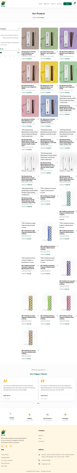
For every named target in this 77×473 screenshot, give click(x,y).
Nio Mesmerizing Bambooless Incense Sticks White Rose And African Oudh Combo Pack (48, 166)
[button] (38, 51)
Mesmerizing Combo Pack (10, 38)
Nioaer (38, 471)
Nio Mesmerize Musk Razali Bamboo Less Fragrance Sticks (47, 86)
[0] (74, 4)
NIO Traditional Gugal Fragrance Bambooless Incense (29, 232)
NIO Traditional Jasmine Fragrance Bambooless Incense (48, 247)
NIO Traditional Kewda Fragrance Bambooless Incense (48, 267)
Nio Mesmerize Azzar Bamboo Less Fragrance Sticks (48, 53)
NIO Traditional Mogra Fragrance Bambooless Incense (48, 317)
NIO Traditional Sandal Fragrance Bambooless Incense (29, 352)
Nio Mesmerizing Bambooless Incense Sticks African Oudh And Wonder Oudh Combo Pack (29, 142)
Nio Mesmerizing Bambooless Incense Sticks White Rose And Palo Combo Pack (67, 178)
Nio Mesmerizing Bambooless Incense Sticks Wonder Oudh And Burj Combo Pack (28, 200)
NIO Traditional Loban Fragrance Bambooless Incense (29, 317)
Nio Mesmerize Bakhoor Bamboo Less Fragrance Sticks (67, 53)
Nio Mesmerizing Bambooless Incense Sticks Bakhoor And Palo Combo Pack (48, 141)
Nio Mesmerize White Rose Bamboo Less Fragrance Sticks (28, 120)
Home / (35, 18)
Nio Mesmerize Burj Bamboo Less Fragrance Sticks (29, 86)
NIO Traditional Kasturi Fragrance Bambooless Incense (67, 232)
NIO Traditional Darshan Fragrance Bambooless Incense (67, 212)
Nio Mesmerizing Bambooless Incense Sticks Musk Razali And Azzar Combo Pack (67, 141)
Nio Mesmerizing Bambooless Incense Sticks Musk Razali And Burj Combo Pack (29, 178)
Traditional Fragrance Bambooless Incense (10, 44)
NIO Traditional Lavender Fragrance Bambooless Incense (67, 282)
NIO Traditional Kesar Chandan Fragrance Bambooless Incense (28, 267)
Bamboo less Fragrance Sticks (9, 35)
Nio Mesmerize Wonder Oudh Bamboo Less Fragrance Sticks (48, 120)
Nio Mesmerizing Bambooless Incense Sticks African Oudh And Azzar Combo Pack (67, 108)
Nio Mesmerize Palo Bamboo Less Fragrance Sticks (67, 86)
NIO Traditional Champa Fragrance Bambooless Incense (48, 197)
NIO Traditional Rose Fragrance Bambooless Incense (67, 317)
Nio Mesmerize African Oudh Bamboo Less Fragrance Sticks (29, 53)
